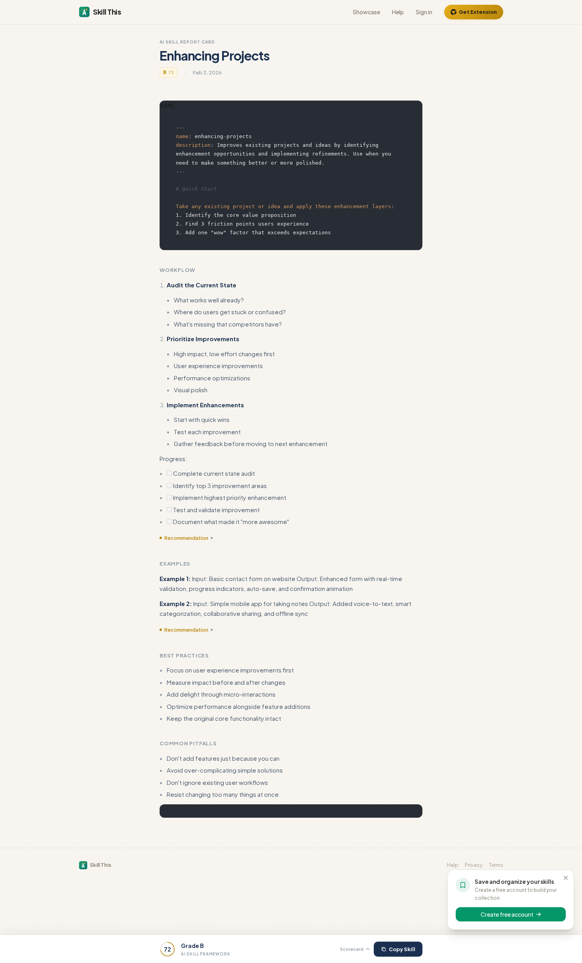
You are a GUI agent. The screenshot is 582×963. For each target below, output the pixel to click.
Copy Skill (402, 949)
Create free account (507, 914)
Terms (496, 865)
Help (398, 11)
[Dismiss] (566, 878)
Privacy (474, 865)
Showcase (366, 11)
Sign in (424, 11)
